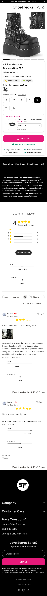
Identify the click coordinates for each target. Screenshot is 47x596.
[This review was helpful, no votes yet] (37, 392)
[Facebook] (19, 590)
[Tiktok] (27, 590)
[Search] (38, 7)
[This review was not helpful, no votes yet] (42, 392)
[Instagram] (23, 590)
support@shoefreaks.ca (13, 524)
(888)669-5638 (9, 529)
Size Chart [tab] (20, 164)
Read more (15, 357)
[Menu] (4, 7)
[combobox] (34, 303)
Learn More (22, 129)
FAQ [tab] (42, 164)
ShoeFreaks (26, 580)
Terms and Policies (23, 585)
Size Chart (22, 95)
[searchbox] (13, 297)
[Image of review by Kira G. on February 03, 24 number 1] (7, 334)
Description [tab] (8, 164)
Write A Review (23, 253)
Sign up (23, 562)
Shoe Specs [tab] (32, 164)
